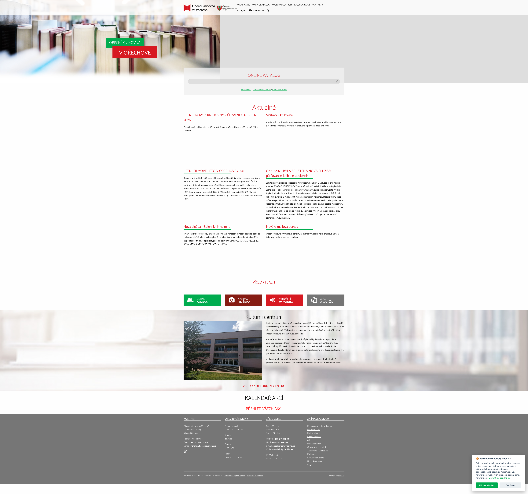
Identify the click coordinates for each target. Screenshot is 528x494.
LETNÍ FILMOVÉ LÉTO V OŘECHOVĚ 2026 (214, 170)
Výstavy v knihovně (279, 115)
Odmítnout (510, 485)
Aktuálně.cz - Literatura (317, 450)
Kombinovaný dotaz (262, 89)
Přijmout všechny (486, 485)
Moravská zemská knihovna (319, 426)
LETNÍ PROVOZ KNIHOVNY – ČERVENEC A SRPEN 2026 (220, 117)
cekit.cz (341, 475)
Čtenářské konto (279, 89)
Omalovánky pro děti (316, 447)
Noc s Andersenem (315, 461)
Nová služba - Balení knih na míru (207, 226)
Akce (326, 300)
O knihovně (243, 4)
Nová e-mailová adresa (282, 226)
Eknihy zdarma (313, 433)
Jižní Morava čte (314, 436)
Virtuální (286, 300)
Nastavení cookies (255, 475)
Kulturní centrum (282, 4)
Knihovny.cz (312, 454)
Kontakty (317, 4)
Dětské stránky (314, 443)
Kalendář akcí (302, 4)
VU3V (309, 464)
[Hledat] (337, 81)
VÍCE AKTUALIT (264, 282)
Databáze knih (313, 429)
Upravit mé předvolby (499, 478)
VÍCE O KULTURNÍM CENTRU (264, 385)
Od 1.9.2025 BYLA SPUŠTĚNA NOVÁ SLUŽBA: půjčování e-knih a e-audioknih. (298, 173)
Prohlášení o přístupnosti (234, 475)
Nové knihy (246, 89)
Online (202, 300)
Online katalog (261, 4)
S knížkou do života (315, 457)
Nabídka (244, 300)
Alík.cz (310, 440)
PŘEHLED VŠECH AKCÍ (264, 408)
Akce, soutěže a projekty (250, 10)
